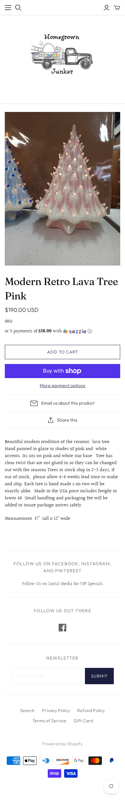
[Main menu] (8, 7)
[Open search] (18, 7)
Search (27, 710)
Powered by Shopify (62, 744)
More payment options (62, 385)
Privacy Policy (56, 710)
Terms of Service (49, 721)
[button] (62, 331)
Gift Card (83, 721)
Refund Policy (91, 710)
